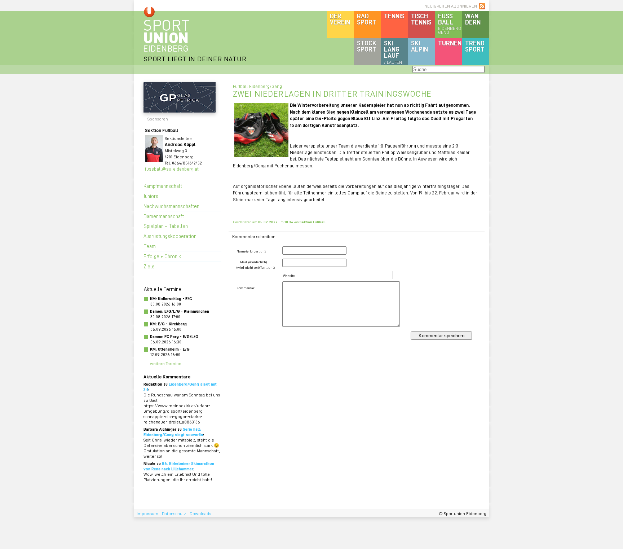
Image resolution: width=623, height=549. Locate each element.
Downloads (200, 513)
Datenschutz (174, 513)
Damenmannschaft (163, 216)
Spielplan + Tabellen (165, 226)
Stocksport (366, 46)
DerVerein (340, 19)
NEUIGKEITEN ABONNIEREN (450, 6)
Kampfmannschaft (162, 186)
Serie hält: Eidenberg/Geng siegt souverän (173, 431)
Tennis (394, 16)
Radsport (366, 19)
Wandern (473, 19)
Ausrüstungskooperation (169, 236)
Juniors (150, 196)
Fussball (449, 23)
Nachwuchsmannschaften (171, 206)
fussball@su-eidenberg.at (172, 169)
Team (149, 246)
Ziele (149, 266)
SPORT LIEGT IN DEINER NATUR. (196, 58)
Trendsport (475, 46)
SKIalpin (419, 46)
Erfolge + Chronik (162, 256)
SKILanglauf (393, 52)
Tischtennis (421, 19)
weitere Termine (165, 363)
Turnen (449, 43)
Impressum (147, 513)
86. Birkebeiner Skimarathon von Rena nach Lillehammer (178, 466)
